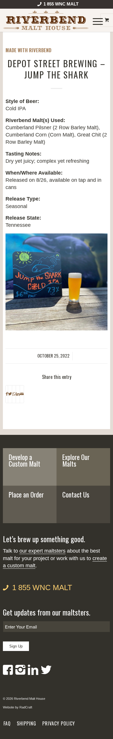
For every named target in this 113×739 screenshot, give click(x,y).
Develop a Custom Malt (24, 460)
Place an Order (26, 494)
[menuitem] (58, 5)
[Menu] (95, 20)
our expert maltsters (42, 551)
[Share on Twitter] (10, 394)
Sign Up (16, 646)
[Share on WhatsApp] (14, 394)
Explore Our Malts (76, 460)
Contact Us (75, 494)
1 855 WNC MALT (42, 587)
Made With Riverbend (28, 50)
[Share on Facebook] (7, 394)
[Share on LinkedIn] (18, 394)
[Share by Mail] (22, 394)
